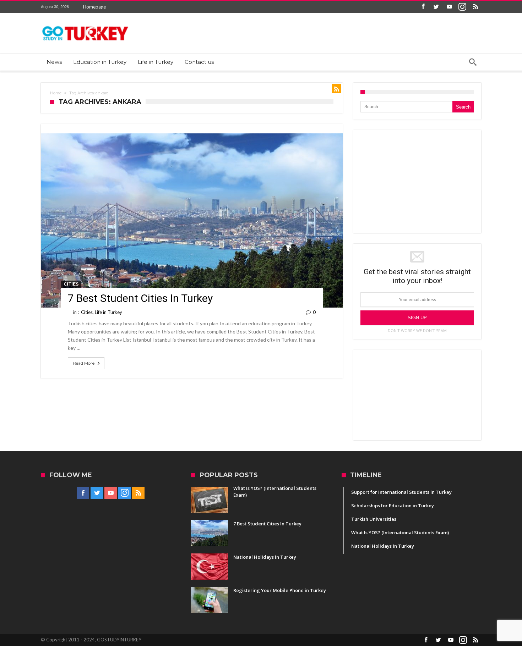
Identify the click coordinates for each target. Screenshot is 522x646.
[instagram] (462, 7)
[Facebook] (423, 7)
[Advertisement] (417, 181)
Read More (83, 363)
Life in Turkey (108, 312)
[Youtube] (449, 7)
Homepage (94, 7)
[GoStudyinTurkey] (85, 23)
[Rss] (475, 7)
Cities (71, 284)
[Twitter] (436, 7)
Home (55, 92)
